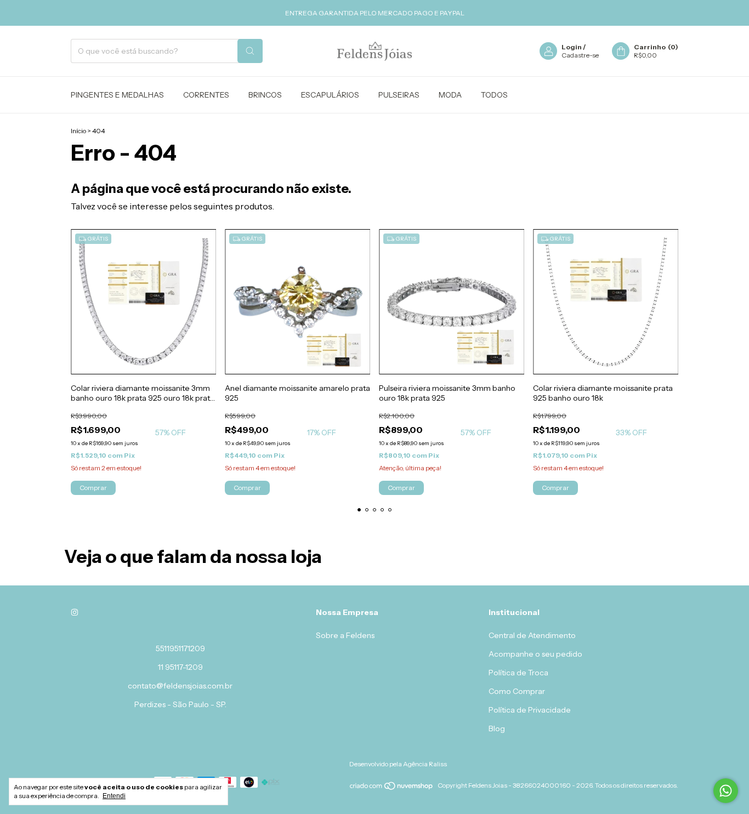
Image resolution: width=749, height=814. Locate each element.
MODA (450, 95)
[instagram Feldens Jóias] (74, 612)
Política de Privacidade (530, 710)
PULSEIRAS (398, 95)
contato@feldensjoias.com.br (180, 686)
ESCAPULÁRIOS (330, 95)
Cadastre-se (580, 55)
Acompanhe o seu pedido (535, 654)
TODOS (494, 95)
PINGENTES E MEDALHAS (117, 95)
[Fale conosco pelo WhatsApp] (725, 790)
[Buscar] (250, 51)
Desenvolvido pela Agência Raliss (398, 764)
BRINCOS (265, 95)
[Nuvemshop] (391, 788)
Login (571, 47)
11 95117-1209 (180, 667)
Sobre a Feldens (345, 635)
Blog (497, 728)
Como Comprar (517, 691)
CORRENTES (206, 95)
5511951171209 (180, 648)
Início (78, 131)
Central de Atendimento (532, 635)
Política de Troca (518, 673)
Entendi (114, 796)
